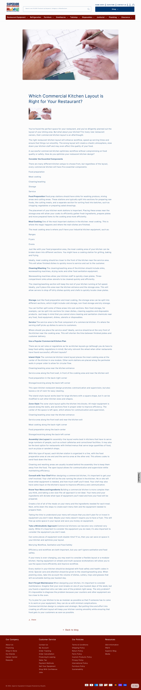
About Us (9, 645)
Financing (10, 648)
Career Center (11, 657)
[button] (17, 17)
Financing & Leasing (47, 657)
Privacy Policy (77, 660)
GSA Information (112, 645)
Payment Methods (46, 663)
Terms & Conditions (80, 645)
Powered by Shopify (38, 686)
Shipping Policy (78, 648)
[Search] (88, 9)
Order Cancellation (46, 654)
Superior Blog (110, 651)
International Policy (80, 663)
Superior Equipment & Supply (21, 686)
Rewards (9, 660)
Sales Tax (43, 660)
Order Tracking (45, 651)
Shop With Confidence (48, 669)
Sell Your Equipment (47, 666)
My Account (44, 648)
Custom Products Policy (82, 657)
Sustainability (77, 669)
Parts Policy (77, 654)
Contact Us (43, 645)
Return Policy (77, 651)
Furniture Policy (78, 666)
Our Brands (10, 654)
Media (107, 654)
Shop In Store (11, 651)
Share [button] (33, 620)
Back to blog (71, 630)
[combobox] (57, 9)
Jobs (41, 672)
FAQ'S (107, 648)
